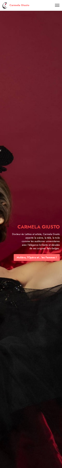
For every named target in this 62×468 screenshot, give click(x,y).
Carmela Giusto (19, 5)
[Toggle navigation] (57, 5)
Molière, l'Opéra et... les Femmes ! (37, 257)
